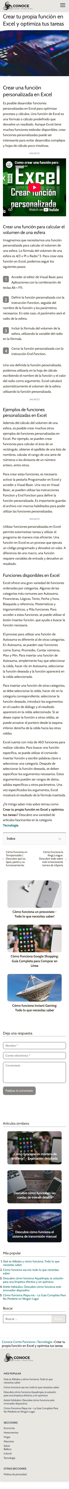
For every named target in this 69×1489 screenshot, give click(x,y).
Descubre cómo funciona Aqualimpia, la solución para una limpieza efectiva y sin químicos (33, 1280)
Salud (7, 1445)
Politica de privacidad (15, 1474)
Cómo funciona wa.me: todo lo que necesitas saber (31, 1387)
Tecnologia (9, 1458)
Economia (9, 1428)
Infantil (8, 1453)
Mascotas (9, 1441)
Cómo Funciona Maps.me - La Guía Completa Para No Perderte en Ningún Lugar (34, 1296)
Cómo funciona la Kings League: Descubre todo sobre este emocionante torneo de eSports (51, 858)
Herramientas (11, 1432)
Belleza (7, 1449)
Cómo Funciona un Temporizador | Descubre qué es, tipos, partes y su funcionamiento (16, 858)
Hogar (7, 1437)
